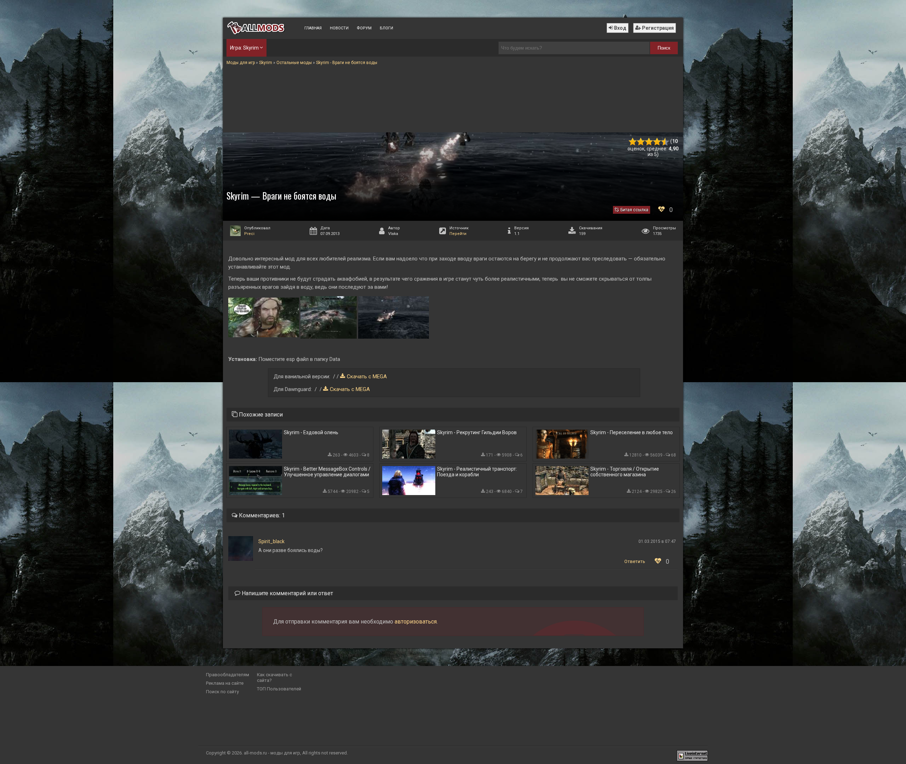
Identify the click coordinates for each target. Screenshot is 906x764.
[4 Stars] (657, 142)
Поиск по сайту (222, 691)
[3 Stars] (649, 142)
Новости (339, 28)
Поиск (664, 48)
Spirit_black (271, 541)
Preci (249, 233)
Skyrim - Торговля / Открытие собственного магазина (624, 471)
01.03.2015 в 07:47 (657, 541)
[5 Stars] (665, 142)
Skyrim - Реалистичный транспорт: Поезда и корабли (477, 471)
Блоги (386, 28)
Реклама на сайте (224, 683)
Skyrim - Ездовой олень (311, 432)
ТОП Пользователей (279, 688)
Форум (364, 28)
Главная (313, 28)
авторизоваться (416, 621)
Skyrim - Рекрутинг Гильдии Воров (477, 432)
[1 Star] (633, 142)
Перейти (457, 233)
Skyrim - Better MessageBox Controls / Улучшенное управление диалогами (327, 471)
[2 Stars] (641, 142)
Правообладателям (227, 674)
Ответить (634, 561)
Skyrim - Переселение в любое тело (631, 432)
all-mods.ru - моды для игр (272, 753)
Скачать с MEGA (367, 376)
